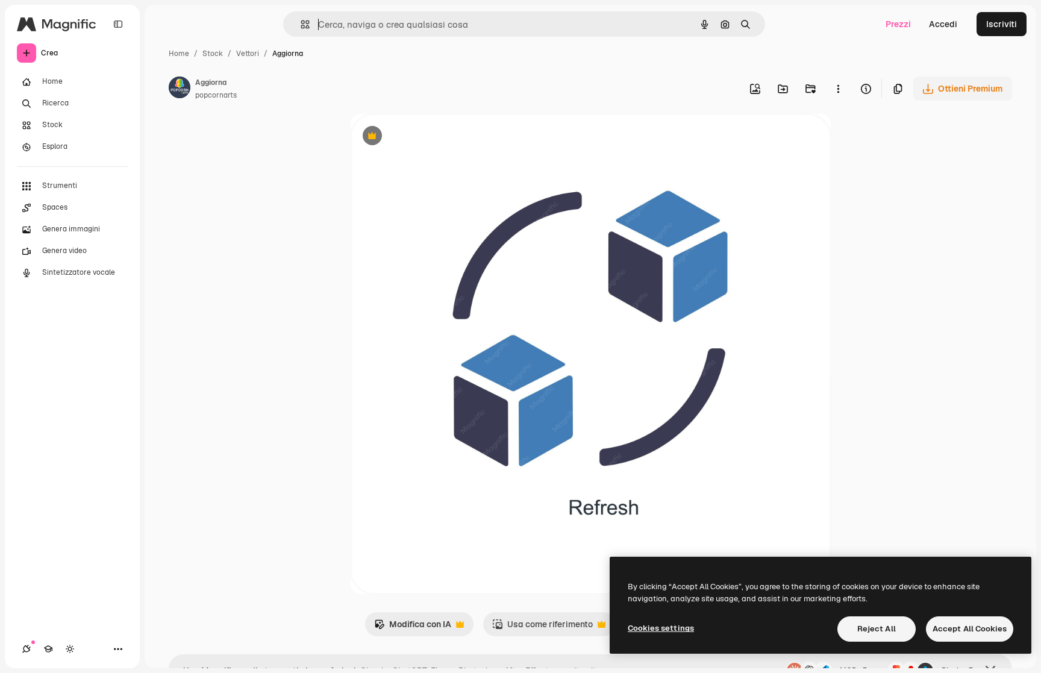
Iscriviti (1001, 24)
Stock (212, 53)
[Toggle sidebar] (118, 24)
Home (179, 53)
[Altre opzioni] (838, 89)
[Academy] (48, 649)
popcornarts (216, 95)
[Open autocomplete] (300, 24)
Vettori (247, 53)
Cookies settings (661, 628)
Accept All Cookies (970, 629)
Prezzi (898, 24)
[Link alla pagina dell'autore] (179, 89)
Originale (430, 137)
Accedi (943, 24)
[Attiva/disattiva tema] (70, 649)
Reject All (876, 629)
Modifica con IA (412, 627)
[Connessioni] (26, 649)
